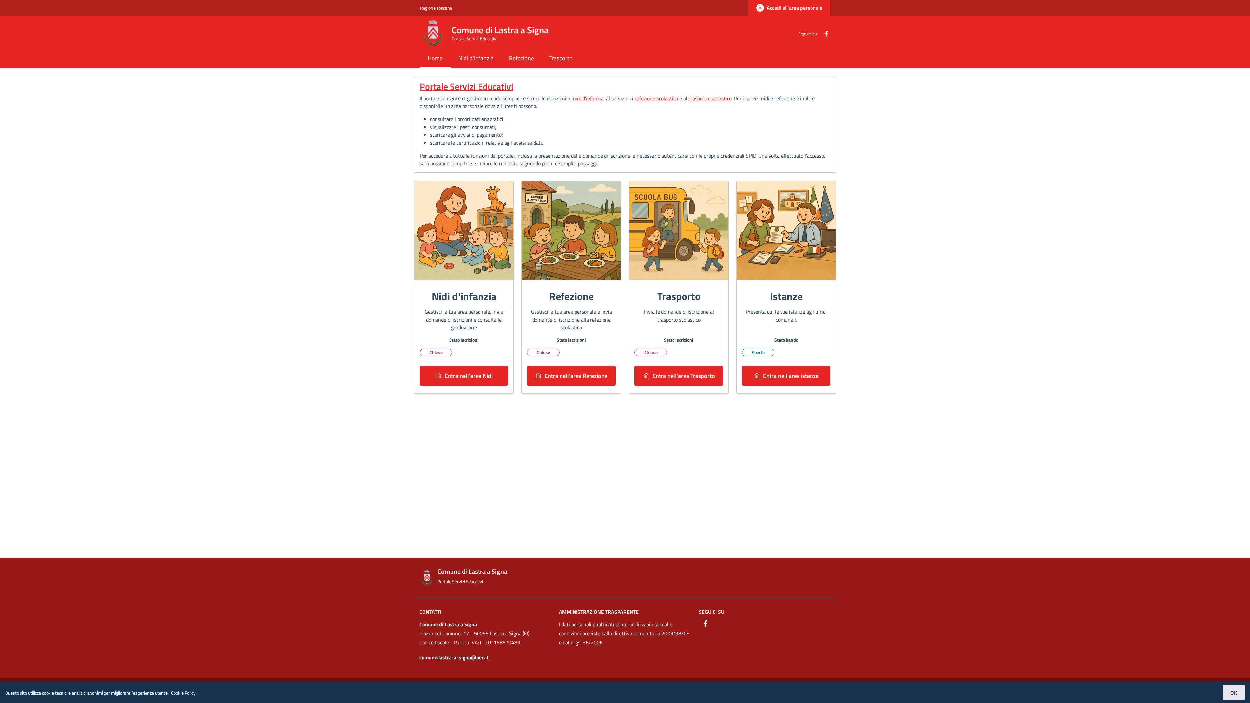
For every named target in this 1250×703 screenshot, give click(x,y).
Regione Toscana (436, 8)
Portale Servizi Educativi (466, 86)
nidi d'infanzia (588, 98)
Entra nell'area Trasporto (683, 375)
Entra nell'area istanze (791, 375)
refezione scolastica (656, 98)
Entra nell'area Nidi (469, 375)
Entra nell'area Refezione (576, 375)
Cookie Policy (183, 692)
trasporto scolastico (710, 98)
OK (1233, 692)
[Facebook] (823, 33)
